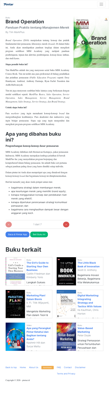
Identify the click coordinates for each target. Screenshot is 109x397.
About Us (33, 367)
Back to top (11, 367)
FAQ (59, 367)
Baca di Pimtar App (17, 234)
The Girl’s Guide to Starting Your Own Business (37, 266)
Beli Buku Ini (39, 234)
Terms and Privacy (66, 373)
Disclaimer (80, 367)
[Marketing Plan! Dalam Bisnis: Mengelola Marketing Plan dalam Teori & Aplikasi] (15, 304)
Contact (68, 367)
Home (23, 367)
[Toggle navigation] (101, 4)
